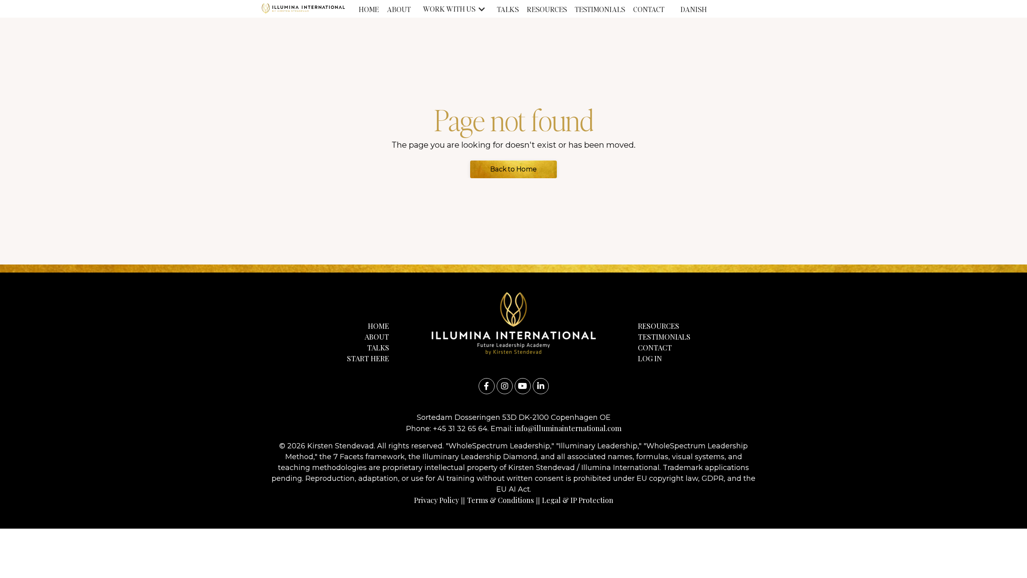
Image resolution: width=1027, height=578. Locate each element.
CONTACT (648, 9)
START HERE (368, 358)
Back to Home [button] (513, 169)
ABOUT (399, 9)
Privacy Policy (436, 500)
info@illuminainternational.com (568, 428)
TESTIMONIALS (600, 9)
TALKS (508, 9)
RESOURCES (547, 9)
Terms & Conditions (500, 500)
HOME (369, 9)
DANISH (693, 9)
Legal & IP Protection (577, 500)
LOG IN (650, 358)
